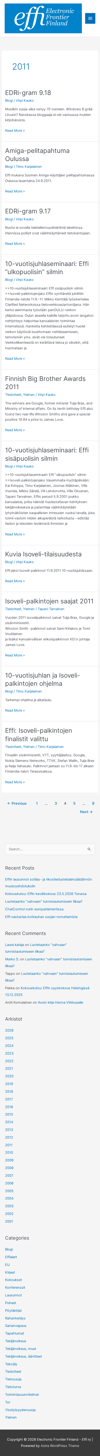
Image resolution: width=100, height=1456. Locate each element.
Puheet (10, 1303)
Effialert (11, 1257)
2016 (9, 1107)
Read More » (15, 130)
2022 (9, 1061)
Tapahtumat (14, 1333)
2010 (9, 1152)
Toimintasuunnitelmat (22, 1394)
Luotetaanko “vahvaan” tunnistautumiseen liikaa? (43, 901)
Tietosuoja (13, 1379)
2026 (9, 1030)
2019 (9, 1084)
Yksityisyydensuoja (20, 1410)
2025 (9, 1038)
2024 (9, 1046)
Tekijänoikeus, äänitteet (23, 1356)
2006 (9, 1183)
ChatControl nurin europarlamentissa (34, 909)
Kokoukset (13, 1280)
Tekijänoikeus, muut (20, 1349)
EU (7, 1265)
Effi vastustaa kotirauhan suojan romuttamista (41, 917)
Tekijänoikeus (15, 1341)
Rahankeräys (15, 1318)
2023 (9, 1053)
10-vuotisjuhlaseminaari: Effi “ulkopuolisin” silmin (47, 268)
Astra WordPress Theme (60, 1446)
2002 (9, 1214)
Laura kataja (14, 945)
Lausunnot (13, 1295)
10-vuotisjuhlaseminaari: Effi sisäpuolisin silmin (47, 454)
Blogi (9, 100)
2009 (9, 1160)
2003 (9, 1206)
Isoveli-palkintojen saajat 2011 (49, 601)
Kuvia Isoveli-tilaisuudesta (43, 554)
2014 (9, 1122)
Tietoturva (13, 1387)
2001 (9, 1221)
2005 (9, 1191)
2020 (9, 1076)
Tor (7, 1402)
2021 (9, 1068)
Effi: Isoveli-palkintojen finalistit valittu (38, 734)
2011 (9, 1145)
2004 (9, 1198)
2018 (9, 1091)
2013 (9, 1130)
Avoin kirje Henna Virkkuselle (60, 1002)
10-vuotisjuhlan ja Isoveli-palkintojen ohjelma (42, 679)
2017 (9, 1099)
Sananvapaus (16, 1326)
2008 (9, 1168)
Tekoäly (11, 1364)
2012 (9, 1137)
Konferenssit (15, 1287)
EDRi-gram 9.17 (28, 211)
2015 (9, 1114)
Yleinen (29, 395)
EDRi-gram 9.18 (28, 93)
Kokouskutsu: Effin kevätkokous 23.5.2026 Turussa (46, 894)
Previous (17, 803)
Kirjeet (10, 1272)
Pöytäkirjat (13, 1310)
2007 (9, 1176)
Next (86, 812)
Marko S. (12, 959)
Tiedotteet (13, 395)
